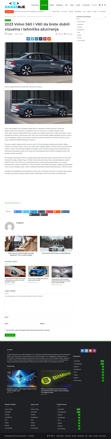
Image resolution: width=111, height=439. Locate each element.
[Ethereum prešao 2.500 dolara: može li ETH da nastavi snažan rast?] (22, 378)
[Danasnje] (15, 5)
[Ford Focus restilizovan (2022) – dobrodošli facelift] (38, 271)
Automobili (44, 5)
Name (7, 317)
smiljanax (10, 34)
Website (42, 323)
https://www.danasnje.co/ (12, 203)
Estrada (78, 5)
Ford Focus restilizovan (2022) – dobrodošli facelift (38, 279)
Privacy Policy (35, 5)
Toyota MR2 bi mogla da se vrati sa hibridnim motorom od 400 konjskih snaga (15, 280)
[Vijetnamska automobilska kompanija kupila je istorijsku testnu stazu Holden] (62, 272)
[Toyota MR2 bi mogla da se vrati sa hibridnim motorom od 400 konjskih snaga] (15, 271)
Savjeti (72, 5)
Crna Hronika (86, 5)
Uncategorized (78, 364)
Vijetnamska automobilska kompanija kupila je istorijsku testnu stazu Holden (61, 280)
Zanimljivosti (59, 5)
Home (7, 16)
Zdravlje (51, 5)
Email (7, 323)
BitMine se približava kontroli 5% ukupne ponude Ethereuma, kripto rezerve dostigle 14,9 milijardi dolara (55, 390)
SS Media (31, 436)
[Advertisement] (38, 189)
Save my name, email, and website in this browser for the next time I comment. (28, 330)
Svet (66, 5)
